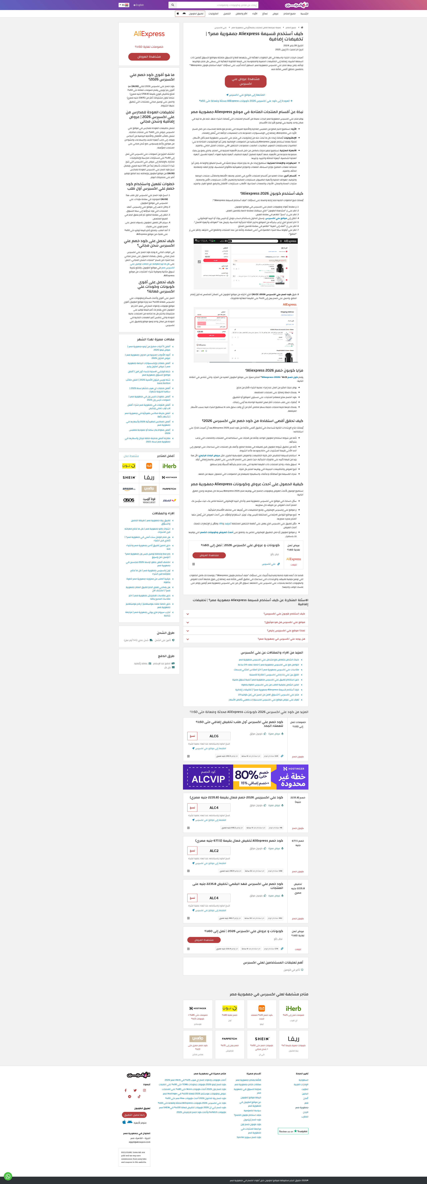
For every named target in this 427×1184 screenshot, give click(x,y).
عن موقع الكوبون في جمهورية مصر (250, 1104)
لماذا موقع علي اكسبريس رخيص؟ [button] (286, 630)
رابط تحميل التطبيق (134, 1115)
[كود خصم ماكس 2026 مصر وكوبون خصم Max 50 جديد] (197, 1039)
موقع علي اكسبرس (276, 218)
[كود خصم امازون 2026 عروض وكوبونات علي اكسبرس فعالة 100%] (128, 489)
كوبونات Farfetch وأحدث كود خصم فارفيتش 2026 (201, 1112)
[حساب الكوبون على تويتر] (135, 1090)
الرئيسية (304, 14)
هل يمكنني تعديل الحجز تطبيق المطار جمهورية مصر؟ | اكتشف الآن (148, 589)
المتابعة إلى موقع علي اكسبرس (246, 94)
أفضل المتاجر (165, 456)
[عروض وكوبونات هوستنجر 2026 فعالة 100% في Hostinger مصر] (197, 1008)
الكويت (305, 1089)
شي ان (262, 1054)
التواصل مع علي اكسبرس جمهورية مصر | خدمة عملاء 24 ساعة (268, 665)
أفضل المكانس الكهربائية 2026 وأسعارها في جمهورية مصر (148, 423)
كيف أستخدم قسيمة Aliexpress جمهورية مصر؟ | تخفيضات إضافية (267, 690)
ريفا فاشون (293, 1051)
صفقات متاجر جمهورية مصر (248, 1085)
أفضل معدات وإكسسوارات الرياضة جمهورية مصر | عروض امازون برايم (149, 365)
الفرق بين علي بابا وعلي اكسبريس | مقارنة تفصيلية (274, 675)
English (139, 5)
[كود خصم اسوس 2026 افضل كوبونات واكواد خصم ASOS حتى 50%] (128, 500)
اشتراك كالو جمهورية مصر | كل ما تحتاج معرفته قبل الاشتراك (147, 530)
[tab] (245, 614)
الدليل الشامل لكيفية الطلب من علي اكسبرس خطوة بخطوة (270, 685)
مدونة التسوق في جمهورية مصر (247, 1091)
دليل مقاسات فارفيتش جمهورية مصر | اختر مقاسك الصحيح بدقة (149, 597)
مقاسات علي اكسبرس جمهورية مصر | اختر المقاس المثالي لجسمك (266, 670)
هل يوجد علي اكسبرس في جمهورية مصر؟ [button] (281, 638)
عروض (276, 14)
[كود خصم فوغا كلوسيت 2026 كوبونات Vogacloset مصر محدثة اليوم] (149, 500)
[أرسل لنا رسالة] (8, 1176)
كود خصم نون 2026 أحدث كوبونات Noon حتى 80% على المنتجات (194, 1089)
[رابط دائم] (278, 564)
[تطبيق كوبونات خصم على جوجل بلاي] (184, 14)
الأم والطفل (241, 14)
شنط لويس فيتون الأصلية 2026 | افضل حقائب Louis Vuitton (148, 381)
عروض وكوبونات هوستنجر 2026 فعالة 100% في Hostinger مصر (194, 1094)
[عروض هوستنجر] (245, 777)
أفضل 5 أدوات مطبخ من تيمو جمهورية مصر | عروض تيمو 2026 (148, 348)
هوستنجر (197, 1024)
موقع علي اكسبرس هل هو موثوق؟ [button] (285, 622)
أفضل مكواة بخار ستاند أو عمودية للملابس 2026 (149, 431)
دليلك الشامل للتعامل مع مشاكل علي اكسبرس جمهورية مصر (269, 660)
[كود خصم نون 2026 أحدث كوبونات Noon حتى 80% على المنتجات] (229, 1008)
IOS (221, 523)
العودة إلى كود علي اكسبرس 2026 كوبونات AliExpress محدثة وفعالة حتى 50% (245, 100)
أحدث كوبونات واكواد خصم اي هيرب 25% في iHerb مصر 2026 (195, 1080)
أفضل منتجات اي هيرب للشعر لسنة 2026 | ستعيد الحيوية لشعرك (149, 390)
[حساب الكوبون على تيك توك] (139, 1096)
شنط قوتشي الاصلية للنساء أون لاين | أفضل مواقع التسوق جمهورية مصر (149, 373)
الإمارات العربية (301, 1085)
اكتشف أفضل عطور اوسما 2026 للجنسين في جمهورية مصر (148, 564)
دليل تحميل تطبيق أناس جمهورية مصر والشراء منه (148, 547)
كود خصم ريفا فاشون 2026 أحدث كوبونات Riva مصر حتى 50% (195, 1098)
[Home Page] (296, 5)
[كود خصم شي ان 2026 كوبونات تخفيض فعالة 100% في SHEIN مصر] (261, 1039)
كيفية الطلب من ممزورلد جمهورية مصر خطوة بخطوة (148, 580)
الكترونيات (213, 14)
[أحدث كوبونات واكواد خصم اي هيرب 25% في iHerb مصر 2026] (293, 1008)
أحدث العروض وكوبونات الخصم (216, 532)
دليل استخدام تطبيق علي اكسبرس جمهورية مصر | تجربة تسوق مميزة (265, 680)
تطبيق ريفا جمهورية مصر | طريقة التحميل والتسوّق (150, 522)
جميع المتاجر (290, 14)
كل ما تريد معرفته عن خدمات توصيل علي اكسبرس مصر (152, 266)
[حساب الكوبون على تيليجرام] (129, 1096)
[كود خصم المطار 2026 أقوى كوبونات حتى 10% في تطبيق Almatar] (169, 500)
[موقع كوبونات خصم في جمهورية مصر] (302, 27)
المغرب (304, 1117)
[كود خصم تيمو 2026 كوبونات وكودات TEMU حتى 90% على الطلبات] (261, 1008)
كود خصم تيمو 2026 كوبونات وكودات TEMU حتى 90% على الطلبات (192, 1085)
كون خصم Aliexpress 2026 (280, 377)
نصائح (265, 14)
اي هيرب (293, 1020)
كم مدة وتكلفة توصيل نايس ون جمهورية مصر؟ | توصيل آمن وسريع (147, 555)
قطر (306, 1103)
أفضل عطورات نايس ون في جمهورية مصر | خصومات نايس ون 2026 (149, 398)
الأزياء (254, 14)
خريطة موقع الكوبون (251, 1098)
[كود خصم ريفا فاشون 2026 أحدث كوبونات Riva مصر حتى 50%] (293, 1039)
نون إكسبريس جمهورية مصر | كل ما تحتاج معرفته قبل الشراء (150, 572)
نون (229, 1020)
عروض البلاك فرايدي (209, 455)
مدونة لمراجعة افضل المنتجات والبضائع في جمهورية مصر (256, 27)
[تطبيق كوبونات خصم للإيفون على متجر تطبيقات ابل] (178, 14)
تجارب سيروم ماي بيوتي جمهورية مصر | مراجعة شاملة (147, 614)
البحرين (305, 1094)
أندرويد (228, 523)
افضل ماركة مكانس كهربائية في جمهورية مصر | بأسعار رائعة (147, 415)
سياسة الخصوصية (252, 1111)
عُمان (305, 1098)
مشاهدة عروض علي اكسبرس (246, 81)
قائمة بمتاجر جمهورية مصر (248, 1080)
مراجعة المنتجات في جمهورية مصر (251, 1131)
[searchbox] (217, 5)
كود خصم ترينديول (252, 1120)
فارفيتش (230, 1051)
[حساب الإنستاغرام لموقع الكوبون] (144, 1090)
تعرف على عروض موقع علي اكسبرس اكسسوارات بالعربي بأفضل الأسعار (264, 700)
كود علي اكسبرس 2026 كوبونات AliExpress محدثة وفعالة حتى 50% (192, 1103)
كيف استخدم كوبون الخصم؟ (247, 1115)
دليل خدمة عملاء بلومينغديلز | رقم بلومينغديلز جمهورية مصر (148, 605)
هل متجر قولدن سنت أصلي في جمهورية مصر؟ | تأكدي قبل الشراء (147, 539)
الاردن (305, 1112)
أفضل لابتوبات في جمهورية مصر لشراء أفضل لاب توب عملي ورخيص (148, 406)
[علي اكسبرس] (149, 34)
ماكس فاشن (197, 1054)
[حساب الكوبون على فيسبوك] (125, 1090)
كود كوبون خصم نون (251, 1124)
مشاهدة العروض (209, 555)
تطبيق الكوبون (196, 14)
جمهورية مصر (301, 1108)
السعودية (303, 1080)
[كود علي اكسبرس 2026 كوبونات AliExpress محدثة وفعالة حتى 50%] (293, 559)
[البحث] (172, 5)
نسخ (192, 736)
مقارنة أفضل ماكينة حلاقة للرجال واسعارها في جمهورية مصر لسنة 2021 (147, 440)
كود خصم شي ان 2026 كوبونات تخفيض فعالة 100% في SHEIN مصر (192, 1108)
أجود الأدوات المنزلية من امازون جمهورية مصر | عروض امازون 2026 (147, 356)
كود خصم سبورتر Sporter (249, 1137)
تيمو (262, 1024)
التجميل (227, 14)
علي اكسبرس (221, 27)
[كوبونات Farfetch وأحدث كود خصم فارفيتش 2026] (229, 1039)
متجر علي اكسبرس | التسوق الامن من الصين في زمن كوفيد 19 (268, 695)
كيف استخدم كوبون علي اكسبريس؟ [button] (284, 613)
